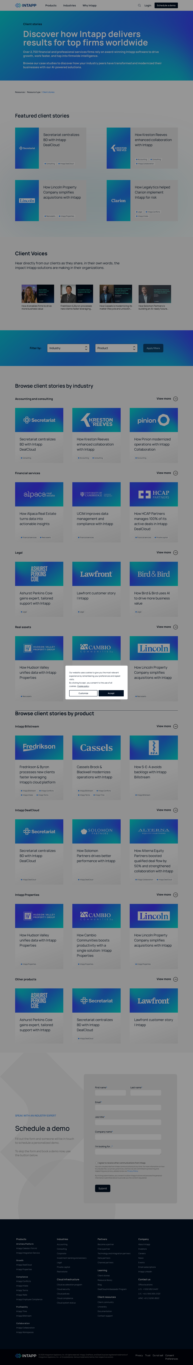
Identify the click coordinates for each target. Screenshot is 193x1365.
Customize (83, 693)
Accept (111, 693)
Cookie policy (83, 686)
